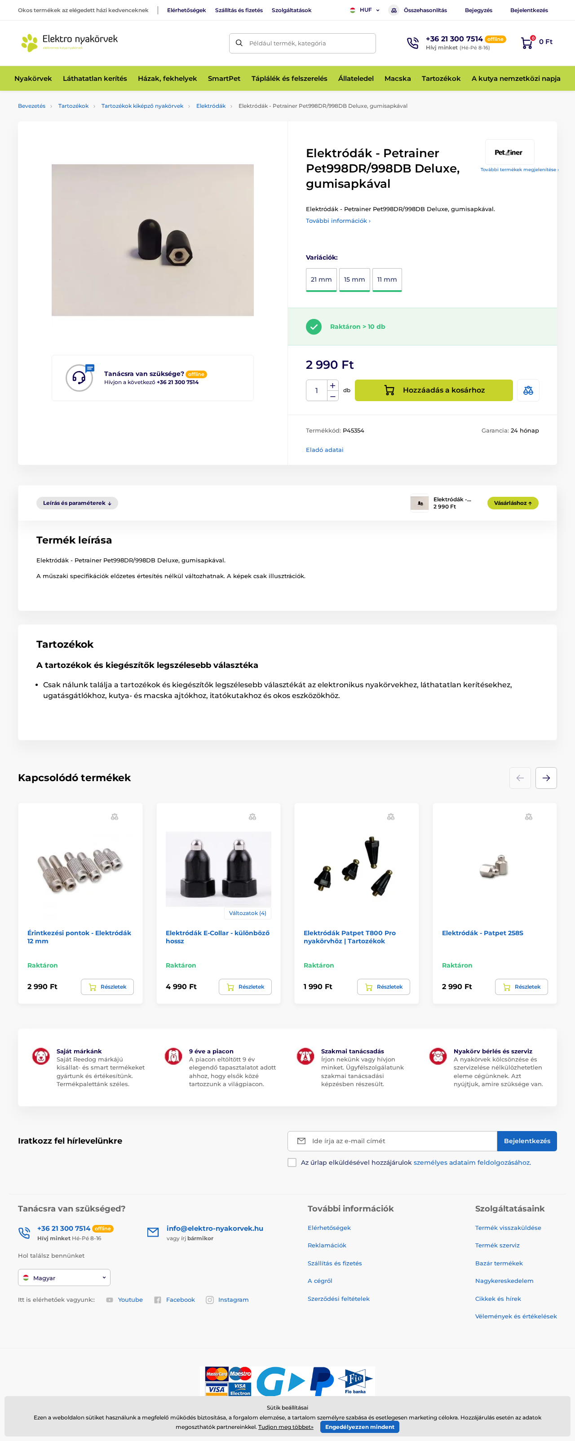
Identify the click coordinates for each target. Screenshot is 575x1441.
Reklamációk (327, 1245)
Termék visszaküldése (508, 1227)
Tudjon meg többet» (286, 1426)
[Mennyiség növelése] (332, 385)
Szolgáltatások (292, 10)
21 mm (321, 279)
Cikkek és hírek (498, 1298)
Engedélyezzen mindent (359, 1426)
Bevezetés (31, 105)
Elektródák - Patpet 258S (482, 933)
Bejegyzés (478, 10)
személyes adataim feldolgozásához (472, 1162)
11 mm (387, 279)
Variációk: (322, 257)
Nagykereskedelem (504, 1280)
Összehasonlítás (425, 10)
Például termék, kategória (287, 43)
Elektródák (211, 105)
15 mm (354, 279)
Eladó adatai (325, 449)
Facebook (180, 1299)
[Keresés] (239, 43)
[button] (546, 778)
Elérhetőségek (186, 10)
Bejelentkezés (529, 10)
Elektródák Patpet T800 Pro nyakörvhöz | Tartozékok (350, 937)
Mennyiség (316, 390)
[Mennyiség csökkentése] (332, 396)
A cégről (320, 1280)
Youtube (130, 1299)
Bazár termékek (499, 1263)
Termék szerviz (497, 1245)
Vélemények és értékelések (516, 1316)
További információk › (338, 220)
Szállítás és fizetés (239, 10)
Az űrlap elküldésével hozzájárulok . (416, 1162)
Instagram (233, 1299)
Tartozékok (73, 105)
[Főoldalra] (69, 43)
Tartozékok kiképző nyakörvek (142, 105)
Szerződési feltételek (339, 1298)
